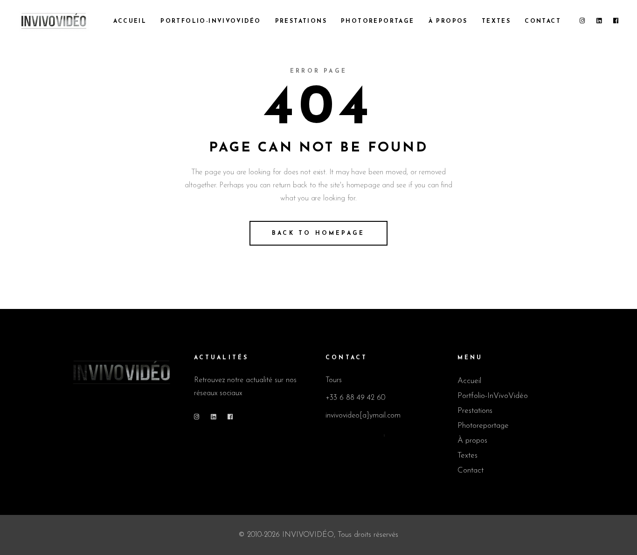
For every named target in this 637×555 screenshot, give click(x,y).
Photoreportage (483, 426)
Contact (470, 470)
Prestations (474, 411)
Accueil (469, 381)
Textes (467, 455)
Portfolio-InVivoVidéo (492, 396)
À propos (472, 441)
